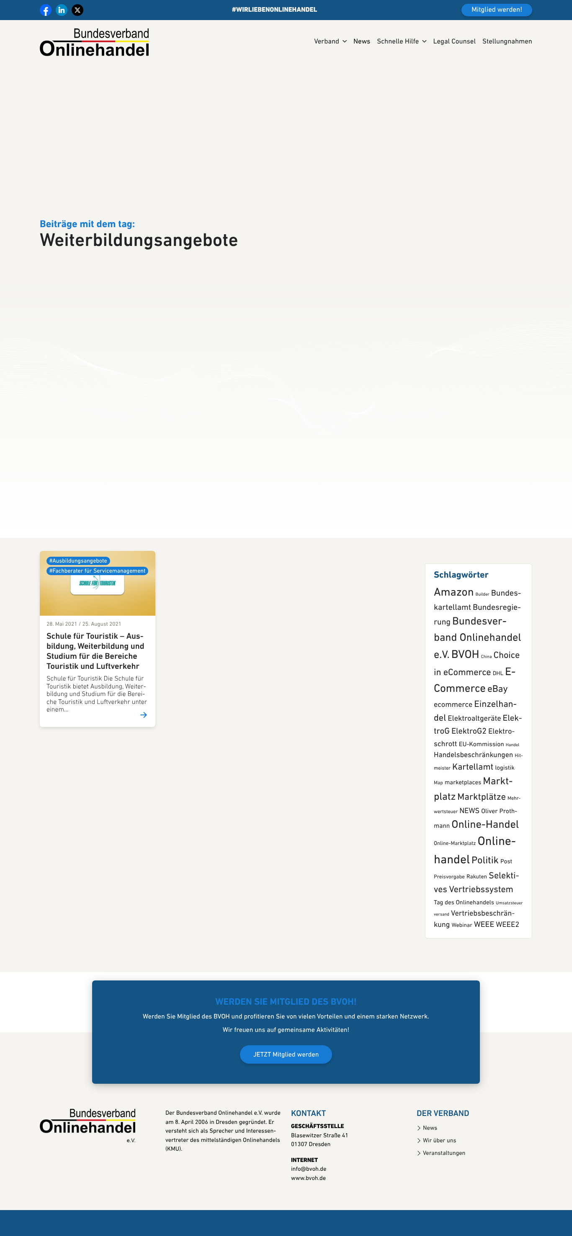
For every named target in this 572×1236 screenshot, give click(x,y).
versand (441, 952)
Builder (482, 633)
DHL (498, 712)
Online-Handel (485, 863)
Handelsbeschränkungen (473, 793)
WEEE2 (507, 963)
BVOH (465, 693)
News (361, 42)
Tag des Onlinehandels (464, 941)
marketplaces (463, 821)
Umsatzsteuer (509, 941)
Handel (512, 783)
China (486, 695)
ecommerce (453, 743)
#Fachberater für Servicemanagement (97, 609)
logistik (505, 807)
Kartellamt (472, 806)
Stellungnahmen (507, 42)
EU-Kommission (481, 783)
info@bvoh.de (308, 1208)
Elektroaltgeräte (474, 757)
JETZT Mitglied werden (286, 1093)
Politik (485, 899)
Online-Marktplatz (455, 882)
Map (438, 821)
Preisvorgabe (449, 916)
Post (506, 900)
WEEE (484, 963)
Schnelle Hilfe (398, 42)
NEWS (469, 849)
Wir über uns (439, 1179)
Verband (326, 42)
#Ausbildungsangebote (78, 599)
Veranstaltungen (444, 1191)
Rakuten (476, 916)
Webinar (461, 964)
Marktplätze (481, 836)
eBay (497, 728)
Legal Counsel (454, 42)
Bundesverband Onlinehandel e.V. (477, 677)
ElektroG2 (469, 770)
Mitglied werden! (497, 10)
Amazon (454, 631)
